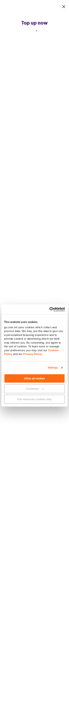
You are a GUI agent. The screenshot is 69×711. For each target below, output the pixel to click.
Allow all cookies (34, 378)
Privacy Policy (32, 354)
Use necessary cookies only (34, 399)
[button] (63, 6)
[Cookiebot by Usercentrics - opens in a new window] (49, 309)
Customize (32, 388)
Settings (53, 367)
